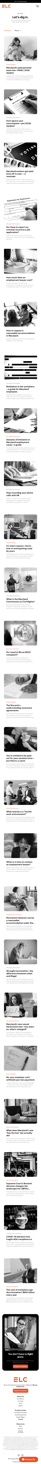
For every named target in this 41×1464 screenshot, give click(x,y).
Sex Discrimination (12, 1180)
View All (20, 1419)
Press (20, 1403)
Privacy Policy (16, 1461)
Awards (20, 1405)
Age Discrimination (12, 1286)
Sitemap (20, 1431)
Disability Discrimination (13, 914)
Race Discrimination (12, 649)
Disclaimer (12, 1449)
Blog (20, 1426)
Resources (21, 1424)
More (17, 30)
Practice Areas (20, 1410)
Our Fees (20, 1432)
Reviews (20, 1428)
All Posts (7, 30)
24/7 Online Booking (20, 1)
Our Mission (20, 1399)
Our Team (20, 1401)
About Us (20, 1396)
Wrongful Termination (13, 117)
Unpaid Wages (11, 64)
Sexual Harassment (12, 808)
